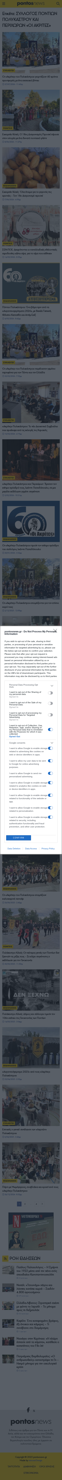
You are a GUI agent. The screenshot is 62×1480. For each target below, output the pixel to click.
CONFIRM (18, 838)
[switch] (50, 692)
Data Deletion (14, 848)
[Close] (56, 632)
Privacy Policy (48, 848)
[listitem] (31, 686)
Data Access (31, 848)
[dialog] (31, 740)
